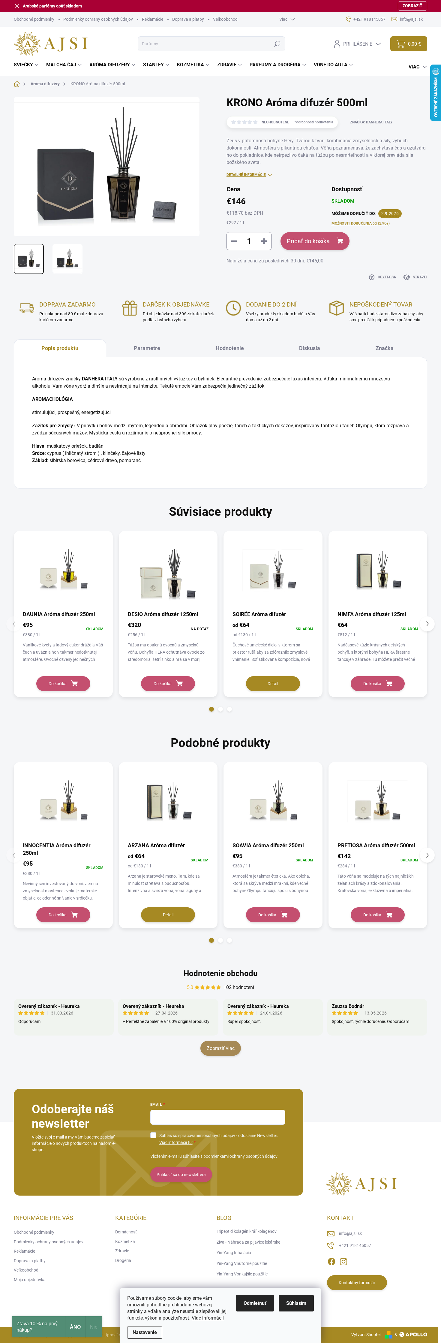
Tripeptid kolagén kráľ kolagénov (247, 1231)
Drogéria (123, 1260)
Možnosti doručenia (361, 223)
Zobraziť (412, 5)
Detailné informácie (246, 175)
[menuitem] (27, 65)
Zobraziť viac (221, 1048)
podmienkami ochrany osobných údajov (240, 1156)
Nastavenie (145, 1332)
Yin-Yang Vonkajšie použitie (242, 1274)
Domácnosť (126, 1232)
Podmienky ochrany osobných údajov (98, 19)
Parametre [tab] (147, 348)
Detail (273, 683)
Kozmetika (125, 1241)
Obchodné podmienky (34, 19)
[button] (211, 709)
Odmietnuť (255, 1303)
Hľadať (277, 43)
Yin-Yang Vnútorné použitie (242, 1263)
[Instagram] (343, 1260)
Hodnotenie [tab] (230, 348)
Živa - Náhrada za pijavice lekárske (248, 1242)
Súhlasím (296, 1303)
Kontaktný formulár (357, 1282)
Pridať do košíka (308, 241)
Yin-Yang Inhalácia (234, 1252)
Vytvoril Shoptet (366, 1334)
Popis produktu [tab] (59, 348)
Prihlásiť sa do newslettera (181, 1174)
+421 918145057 (355, 1245)
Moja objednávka (30, 1279)
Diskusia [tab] (309, 348)
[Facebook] (331, 1260)
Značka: (371, 122)
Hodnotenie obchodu (221, 973)
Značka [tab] (385, 348)
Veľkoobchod (225, 19)
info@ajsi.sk (350, 1233)
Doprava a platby (188, 19)
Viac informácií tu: (176, 1142)
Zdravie (122, 1250)
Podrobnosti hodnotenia (313, 122)
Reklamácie (152, 19)
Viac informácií (208, 1318)
